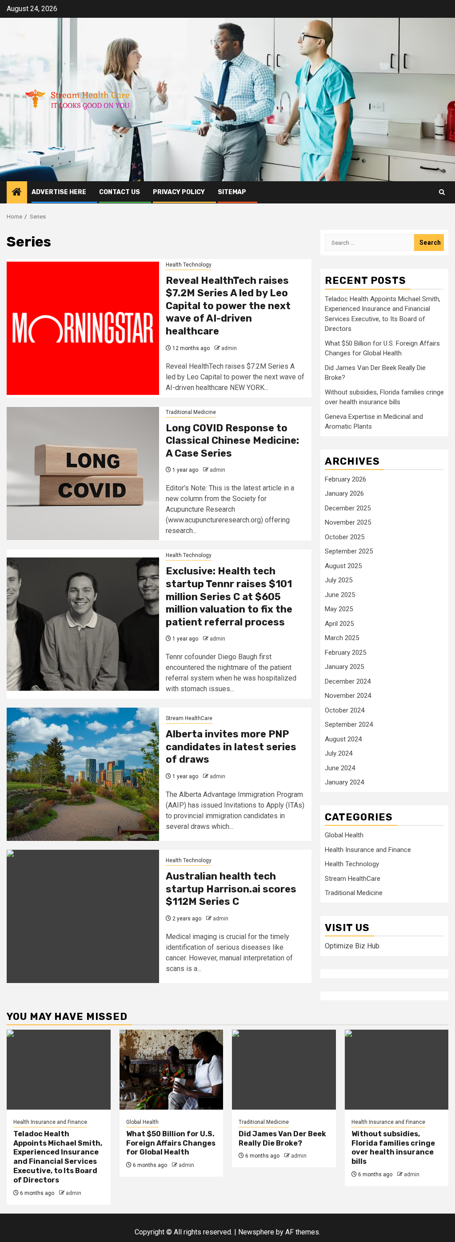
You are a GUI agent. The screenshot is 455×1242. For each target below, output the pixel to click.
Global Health (344, 835)
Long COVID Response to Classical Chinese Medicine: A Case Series (232, 440)
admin (229, 348)
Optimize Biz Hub (352, 946)
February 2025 (345, 653)
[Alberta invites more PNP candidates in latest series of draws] (83, 774)
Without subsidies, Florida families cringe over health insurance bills (393, 1148)
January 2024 (344, 782)
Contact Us (119, 192)
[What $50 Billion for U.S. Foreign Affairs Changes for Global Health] (172, 1070)
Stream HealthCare (189, 718)
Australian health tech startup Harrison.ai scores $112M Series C (231, 889)
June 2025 (340, 595)
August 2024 (343, 739)
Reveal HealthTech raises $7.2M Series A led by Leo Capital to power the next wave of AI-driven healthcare (228, 306)
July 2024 (338, 753)
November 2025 (348, 522)
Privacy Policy (179, 192)
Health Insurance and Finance (368, 850)
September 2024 (349, 724)
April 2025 (339, 624)
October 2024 (344, 710)
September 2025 (349, 551)
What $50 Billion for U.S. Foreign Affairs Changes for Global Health (171, 1143)
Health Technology (189, 265)
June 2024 (340, 768)
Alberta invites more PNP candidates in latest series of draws (231, 746)
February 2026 (345, 479)
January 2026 (344, 494)
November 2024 (348, 696)
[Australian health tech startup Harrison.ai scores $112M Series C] (83, 916)
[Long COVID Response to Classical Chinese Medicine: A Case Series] (83, 473)
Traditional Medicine (191, 412)
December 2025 (348, 508)
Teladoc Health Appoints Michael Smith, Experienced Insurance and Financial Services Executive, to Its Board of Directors (57, 1157)
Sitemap (232, 192)
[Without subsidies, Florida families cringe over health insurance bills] (397, 1070)
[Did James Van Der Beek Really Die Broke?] (284, 1070)
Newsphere (256, 1232)
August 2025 (343, 566)
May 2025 (339, 609)
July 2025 (338, 580)
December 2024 (348, 681)
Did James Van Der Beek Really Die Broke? (282, 1138)
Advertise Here (59, 192)
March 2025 (342, 638)
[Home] (17, 193)
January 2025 (344, 667)
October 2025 (344, 537)
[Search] (441, 192)
